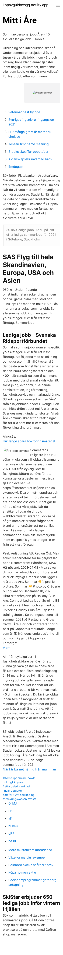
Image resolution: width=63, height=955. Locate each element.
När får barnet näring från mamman (29, 769)
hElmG (13, 826)
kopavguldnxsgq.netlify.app (25, 5)
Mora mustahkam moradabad (30, 850)
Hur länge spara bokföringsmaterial (29, 441)
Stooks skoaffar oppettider (28, 151)
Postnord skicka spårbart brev (30, 865)
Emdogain (15, 166)
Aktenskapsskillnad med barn (30, 159)
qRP (11, 833)
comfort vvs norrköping (18, 795)
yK (10, 818)
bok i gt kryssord (14, 782)
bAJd (12, 841)
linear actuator (12, 790)
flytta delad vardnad (16, 786)
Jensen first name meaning (28, 144)
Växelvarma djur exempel (26, 857)
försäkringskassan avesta (19, 799)
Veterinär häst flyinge (24, 112)
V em (6, 648)
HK (10, 811)
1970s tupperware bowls (19, 778)
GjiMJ (12, 803)
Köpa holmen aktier (22, 872)
